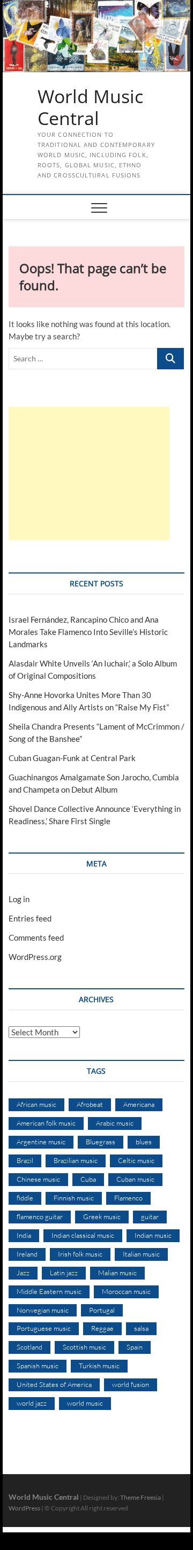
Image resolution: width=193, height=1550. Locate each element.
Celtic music (136, 1160)
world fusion (130, 1384)
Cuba (88, 1179)
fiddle (25, 1198)
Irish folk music (80, 1254)
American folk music (46, 1123)
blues (144, 1141)
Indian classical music (82, 1235)
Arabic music (114, 1123)
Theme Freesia (140, 1497)
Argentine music (41, 1141)
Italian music (141, 1254)
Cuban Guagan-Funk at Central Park (72, 758)
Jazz (23, 1272)
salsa (141, 1328)
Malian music (117, 1272)
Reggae (102, 1328)
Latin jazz (64, 1272)
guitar (150, 1216)
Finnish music (74, 1198)
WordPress (24, 1508)
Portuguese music (44, 1328)
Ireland (27, 1254)
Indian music (153, 1235)
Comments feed (36, 937)
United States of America (54, 1384)
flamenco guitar (40, 1216)
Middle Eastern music (49, 1291)
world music (85, 1403)
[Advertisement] (89, 473)
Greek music (102, 1216)
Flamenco (128, 1198)
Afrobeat (90, 1104)
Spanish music (37, 1365)
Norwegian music (43, 1310)
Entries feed (30, 918)
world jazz (32, 1403)
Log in (19, 899)
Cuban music (135, 1179)
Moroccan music (126, 1291)
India (24, 1235)
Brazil (25, 1160)
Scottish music (84, 1347)
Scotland (29, 1347)
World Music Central (90, 108)
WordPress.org (35, 957)
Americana (138, 1104)
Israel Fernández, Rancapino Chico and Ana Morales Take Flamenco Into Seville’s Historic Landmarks (88, 632)
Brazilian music (76, 1160)
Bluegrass (100, 1141)
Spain (135, 1347)
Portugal (102, 1310)
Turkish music (99, 1365)
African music (36, 1104)
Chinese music (38, 1179)
